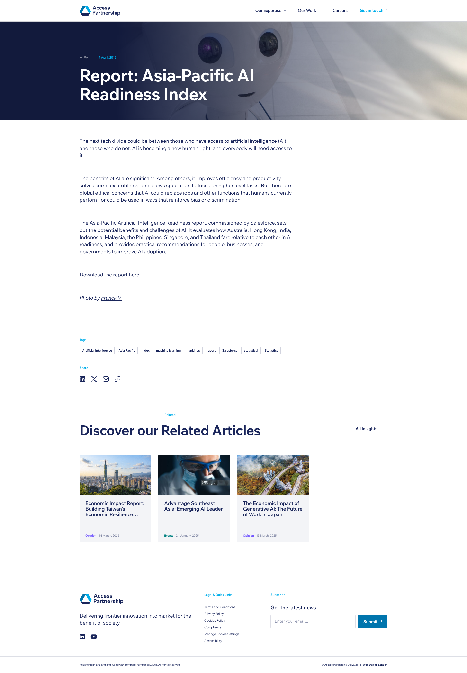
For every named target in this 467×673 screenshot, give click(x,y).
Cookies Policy (214, 621)
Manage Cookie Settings (221, 634)
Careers (340, 10)
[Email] (106, 379)
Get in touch (371, 11)
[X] (94, 379)
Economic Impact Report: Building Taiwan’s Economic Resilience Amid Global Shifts (114, 509)
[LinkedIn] (82, 379)
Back (87, 57)
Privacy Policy (214, 614)
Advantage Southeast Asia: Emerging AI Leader (193, 506)
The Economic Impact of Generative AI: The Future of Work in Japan (272, 509)
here (134, 275)
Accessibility (213, 641)
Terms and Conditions (219, 607)
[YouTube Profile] (93, 636)
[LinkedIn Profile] (82, 636)
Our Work (307, 10)
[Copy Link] (117, 379)
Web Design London (375, 664)
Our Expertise (268, 10)
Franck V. (111, 298)
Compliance (212, 627)
